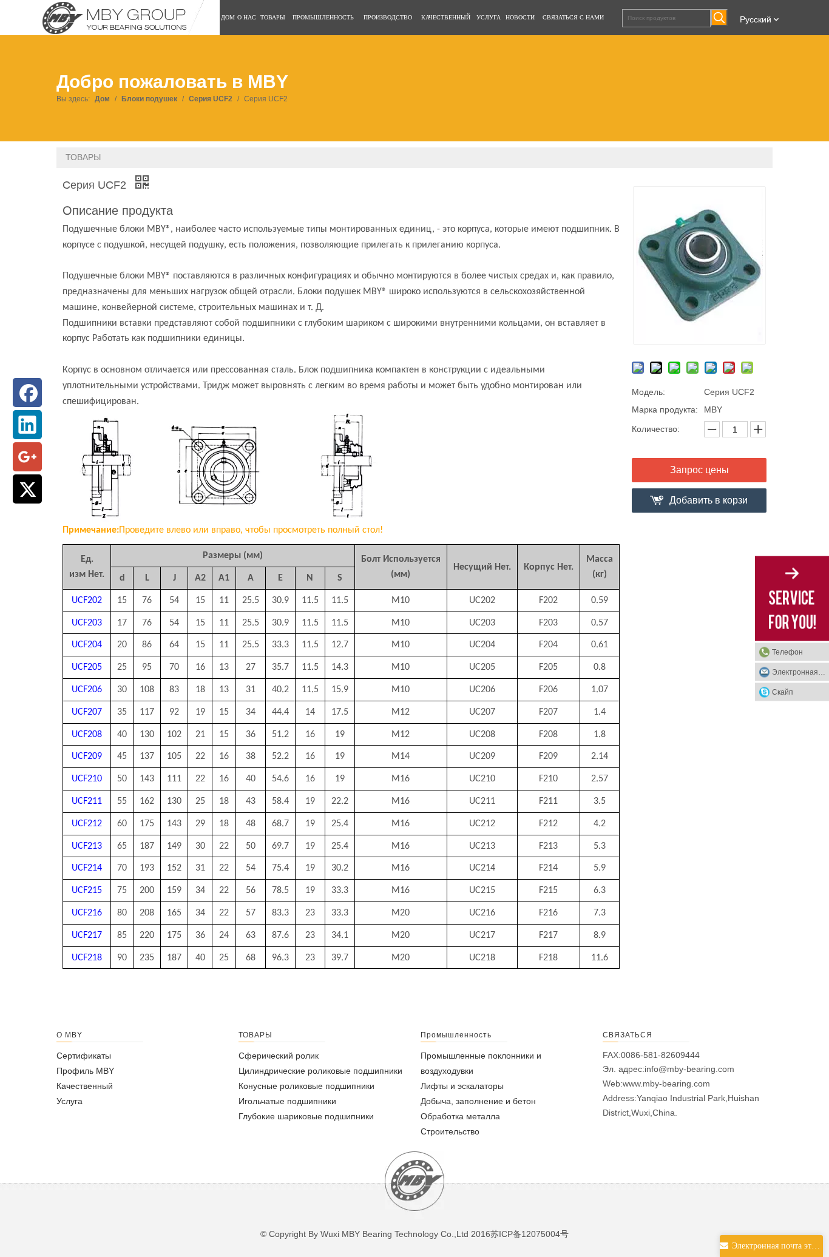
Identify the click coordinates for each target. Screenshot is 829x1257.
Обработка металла (460, 1116)
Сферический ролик (279, 1055)
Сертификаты (83, 1055)
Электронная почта (800, 672)
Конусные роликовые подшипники (306, 1086)
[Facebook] (27, 392)
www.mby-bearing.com (666, 1083)
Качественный (84, 1086)
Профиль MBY (85, 1071)
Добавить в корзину (708, 504)
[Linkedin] (27, 424)
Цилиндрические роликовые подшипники (320, 1071)
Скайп (782, 692)
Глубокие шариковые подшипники (306, 1116)
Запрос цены (699, 470)
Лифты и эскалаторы (462, 1086)
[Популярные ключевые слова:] (719, 17)
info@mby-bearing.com (689, 1069)
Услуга (69, 1101)
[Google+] (27, 456)
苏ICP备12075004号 (529, 1234)
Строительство (450, 1131)
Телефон (787, 652)
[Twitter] (27, 489)
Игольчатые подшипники (287, 1101)
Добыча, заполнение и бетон (478, 1101)
